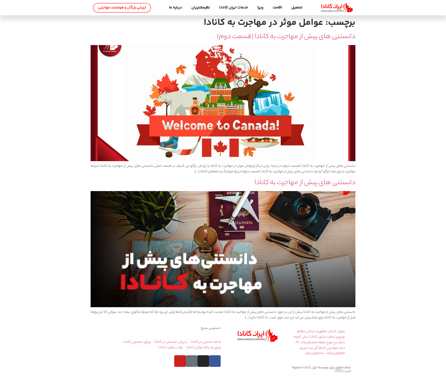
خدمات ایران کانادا (233, 7)
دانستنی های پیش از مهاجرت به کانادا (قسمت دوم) (286, 36)
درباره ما (175, 7)
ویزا (260, 7)
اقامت (277, 7)
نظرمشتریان (200, 7)
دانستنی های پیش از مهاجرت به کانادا (305, 183)
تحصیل (296, 7)
